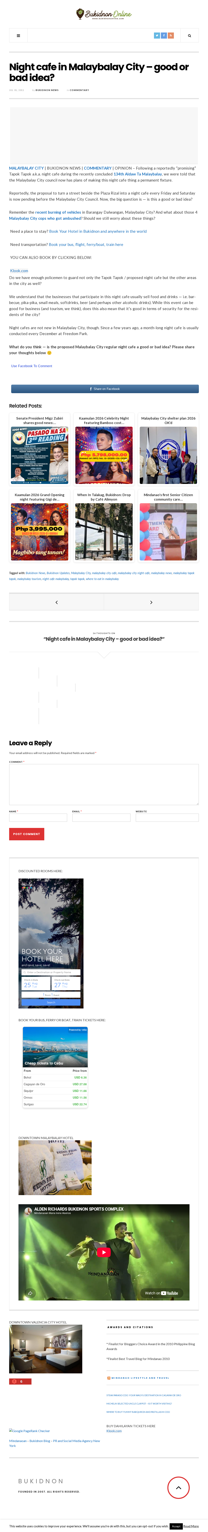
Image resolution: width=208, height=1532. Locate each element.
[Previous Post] (56, 602)
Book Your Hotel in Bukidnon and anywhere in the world (98, 231)
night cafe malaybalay (55, 579)
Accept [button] (176, 1526)
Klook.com (19, 270)
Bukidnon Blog (39, 1441)
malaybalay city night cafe (134, 573)
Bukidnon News (47, 90)
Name (13, 811)
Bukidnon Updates (58, 573)
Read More (191, 1526)
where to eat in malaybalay (102, 579)
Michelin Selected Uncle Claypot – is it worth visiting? (139, 1403)
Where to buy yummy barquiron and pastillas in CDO (138, 1412)
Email (77, 811)
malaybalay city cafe (104, 573)
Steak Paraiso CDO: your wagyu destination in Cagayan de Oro (143, 1395)
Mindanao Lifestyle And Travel (140, 1377)
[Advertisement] (105, 135)
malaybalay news (161, 573)
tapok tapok (77, 579)
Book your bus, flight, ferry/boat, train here (86, 244)
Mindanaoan (18, 1441)
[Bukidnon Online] (104, 14)
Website (141, 811)
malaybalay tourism (29, 579)
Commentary (79, 90)
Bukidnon (41, 1481)
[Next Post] (151, 602)
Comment (17, 762)
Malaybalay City (81, 573)
